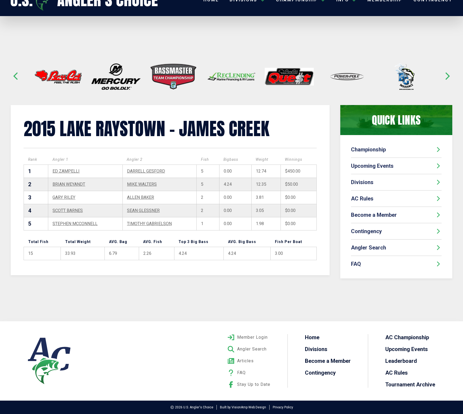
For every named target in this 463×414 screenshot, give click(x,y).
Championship (368, 149)
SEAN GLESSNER (143, 210)
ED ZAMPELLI (66, 171)
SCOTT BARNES (68, 210)
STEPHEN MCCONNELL (75, 223)
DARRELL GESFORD (146, 171)
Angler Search (368, 247)
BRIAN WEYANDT (69, 184)
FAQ (356, 264)
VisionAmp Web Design (249, 407)
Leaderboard (401, 361)
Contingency (366, 231)
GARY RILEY (64, 197)
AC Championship (407, 337)
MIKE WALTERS (142, 184)
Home (312, 337)
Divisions (362, 182)
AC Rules (362, 198)
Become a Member (374, 215)
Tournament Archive (410, 384)
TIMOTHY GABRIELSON (149, 223)
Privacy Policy (283, 407)
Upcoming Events (372, 166)
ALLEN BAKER (140, 197)
